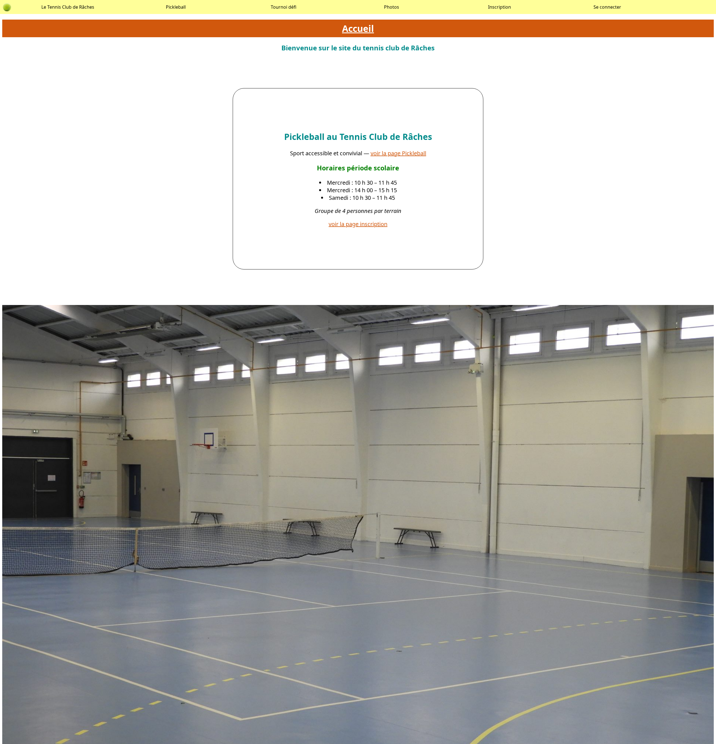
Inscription (499, 7)
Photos (391, 7)
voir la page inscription (358, 224)
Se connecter (607, 7)
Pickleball (176, 7)
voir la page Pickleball (398, 153)
